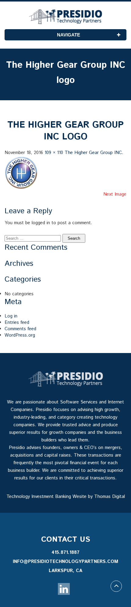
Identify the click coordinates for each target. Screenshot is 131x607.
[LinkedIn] (64, 589)
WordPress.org (20, 335)
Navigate (68, 34)
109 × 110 (53, 152)
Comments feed (20, 329)
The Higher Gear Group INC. (94, 152)
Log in (11, 316)
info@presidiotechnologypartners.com (65, 561)
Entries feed (17, 322)
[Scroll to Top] (116, 586)
